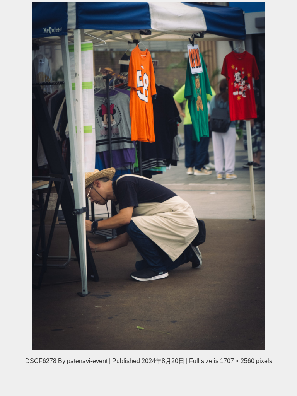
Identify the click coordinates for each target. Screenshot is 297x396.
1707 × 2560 (237, 361)
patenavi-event (87, 361)
